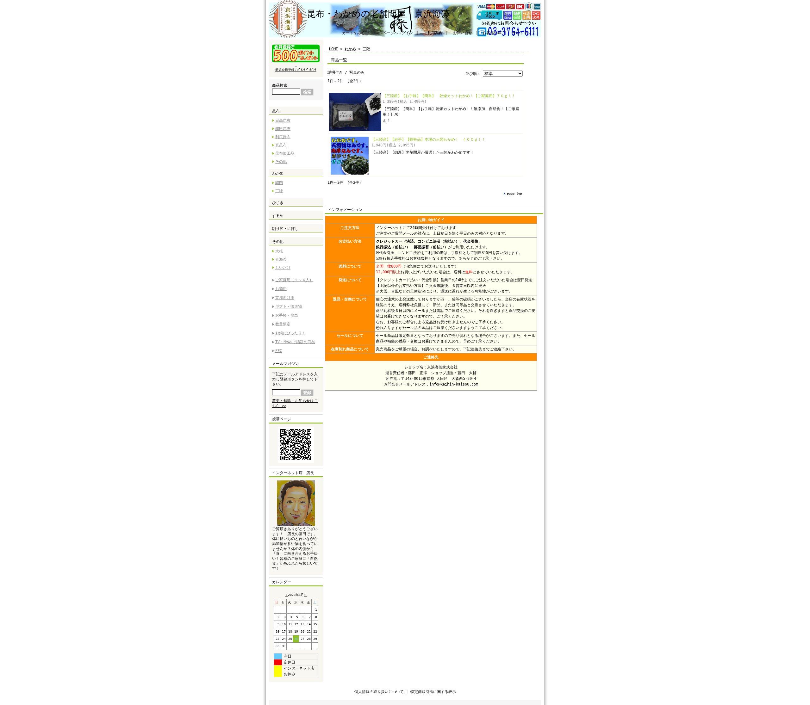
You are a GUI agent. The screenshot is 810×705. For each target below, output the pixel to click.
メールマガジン (285, 364)
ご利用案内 (433, 33)
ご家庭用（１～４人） (294, 280)
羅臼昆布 (282, 129)
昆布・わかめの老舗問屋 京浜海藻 (378, 14)
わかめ (278, 173)
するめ (278, 215)
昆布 (276, 111)
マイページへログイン (394, 33)
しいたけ (282, 267)
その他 (281, 161)
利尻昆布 (282, 137)
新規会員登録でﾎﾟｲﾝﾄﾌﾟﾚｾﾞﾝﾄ (295, 69)
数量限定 (282, 324)
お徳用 (281, 289)
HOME (333, 49)
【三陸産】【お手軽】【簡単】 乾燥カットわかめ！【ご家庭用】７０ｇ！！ (449, 96)
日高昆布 (282, 120)
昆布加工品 (284, 153)
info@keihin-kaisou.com (453, 384)
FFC (278, 351)
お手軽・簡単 (286, 315)
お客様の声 (492, 33)
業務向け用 (284, 297)
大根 (279, 251)
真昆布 (281, 145)
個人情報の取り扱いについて (379, 692)
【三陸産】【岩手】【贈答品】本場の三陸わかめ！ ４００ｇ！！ (428, 139)
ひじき (278, 203)
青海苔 (281, 259)
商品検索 (279, 85)
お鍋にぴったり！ (290, 333)
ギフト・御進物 (288, 306)
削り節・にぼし (285, 228)
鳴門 (279, 183)
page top (514, 193)
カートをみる (353, 33)
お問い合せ (462, 33)
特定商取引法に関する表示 (433, 692)
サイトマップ (523, 33)
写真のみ (356, 72)
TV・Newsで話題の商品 (295, 342)
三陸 (279, 191)
